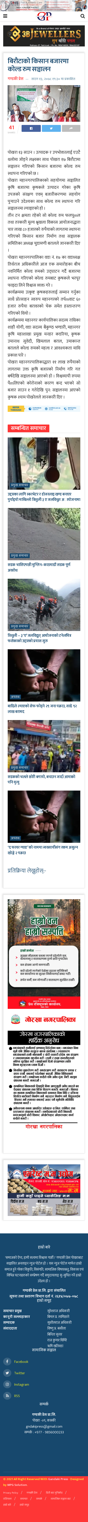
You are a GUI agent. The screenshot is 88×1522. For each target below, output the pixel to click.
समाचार (24, 1498)
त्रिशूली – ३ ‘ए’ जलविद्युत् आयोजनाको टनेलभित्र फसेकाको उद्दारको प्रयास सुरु (39, 638)
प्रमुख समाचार (19, 485)
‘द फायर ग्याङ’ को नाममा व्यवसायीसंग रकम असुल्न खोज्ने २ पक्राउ (43, 850)
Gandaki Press (58, 1479)
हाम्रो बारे (7, 1504)
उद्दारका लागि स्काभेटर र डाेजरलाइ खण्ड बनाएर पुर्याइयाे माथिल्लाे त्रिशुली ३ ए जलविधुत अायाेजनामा (44, 497)
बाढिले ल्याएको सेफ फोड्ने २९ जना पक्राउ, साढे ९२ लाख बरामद (42, 709)
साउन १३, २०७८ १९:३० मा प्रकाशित (53, 79)
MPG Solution (17, 1485)
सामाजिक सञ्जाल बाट (61, 1498)
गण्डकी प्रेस (15, 79)
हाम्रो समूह (24, 1504)
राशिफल (7, 1498)
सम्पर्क (39, 1498)
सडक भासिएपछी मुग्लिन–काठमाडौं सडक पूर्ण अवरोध (39, 568)
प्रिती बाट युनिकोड (54, 1492)
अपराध (15, 697)
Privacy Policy (10, 1492)
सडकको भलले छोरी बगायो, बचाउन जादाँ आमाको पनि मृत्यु (41, 780)
